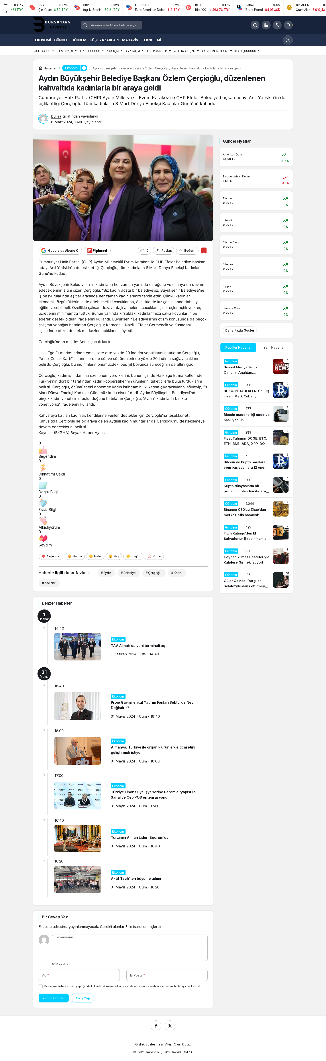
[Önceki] (5, 4)
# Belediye (128, 573)
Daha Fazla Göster (239, 330)
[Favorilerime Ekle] (204, 250)
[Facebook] (156, 1025)
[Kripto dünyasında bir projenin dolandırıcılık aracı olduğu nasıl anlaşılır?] (256, 485)
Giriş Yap (83, 998)
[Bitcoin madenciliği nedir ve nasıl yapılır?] (256, 414)
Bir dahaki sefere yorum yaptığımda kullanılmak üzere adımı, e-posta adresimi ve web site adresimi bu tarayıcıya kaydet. (122, 986)
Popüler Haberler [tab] (238, 347)
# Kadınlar (48, 583)
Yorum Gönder (53, 998)
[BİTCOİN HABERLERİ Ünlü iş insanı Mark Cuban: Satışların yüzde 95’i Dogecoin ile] (256, 391)
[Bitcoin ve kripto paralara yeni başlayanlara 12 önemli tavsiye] (256, 462)
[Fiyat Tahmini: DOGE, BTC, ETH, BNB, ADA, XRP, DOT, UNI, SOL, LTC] (256, 438)
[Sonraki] (5, 12)
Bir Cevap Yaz (55, 917)
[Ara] (255, 25)
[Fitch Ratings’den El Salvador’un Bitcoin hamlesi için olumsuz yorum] (256, 533)
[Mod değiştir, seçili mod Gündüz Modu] (288, 40)
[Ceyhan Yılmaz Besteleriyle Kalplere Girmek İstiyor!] (256, 557)
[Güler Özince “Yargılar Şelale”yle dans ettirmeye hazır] (256, 580)
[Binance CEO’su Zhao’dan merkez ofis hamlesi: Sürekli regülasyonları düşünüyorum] (256, 509)
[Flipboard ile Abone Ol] (97, 251)
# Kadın (176, 573)
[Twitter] (170, 1025)
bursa (56, 116)
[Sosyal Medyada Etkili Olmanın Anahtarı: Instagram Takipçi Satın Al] (256, 367)
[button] (266, 25)
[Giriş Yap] (277, 25)
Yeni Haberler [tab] (274, 347)
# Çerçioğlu (153, 573)
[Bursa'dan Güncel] (55, 24)
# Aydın (106, 573)
